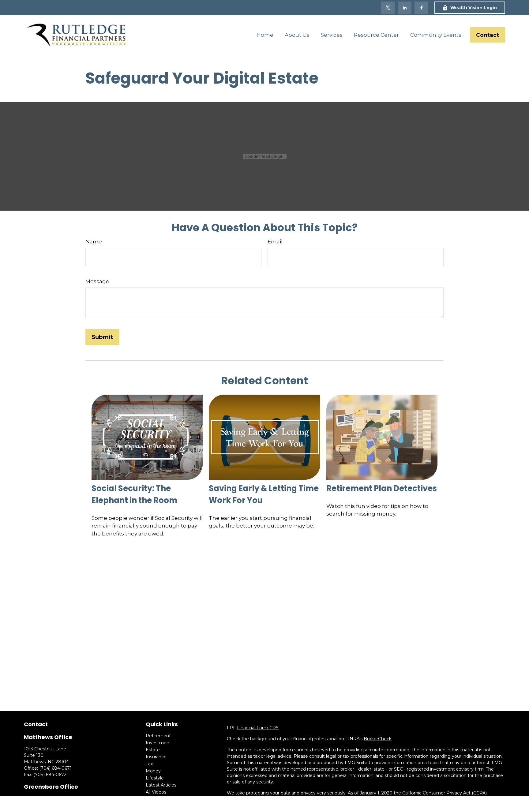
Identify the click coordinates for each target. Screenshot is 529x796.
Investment (158, 742)
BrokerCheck (378, 739)
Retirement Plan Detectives (381, 488)
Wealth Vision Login (473, 7)
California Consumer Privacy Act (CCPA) (444, 793)
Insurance (156, 757)
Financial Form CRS (258, 727)
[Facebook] (421, 8)
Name (93, 241)
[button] (265, 35)
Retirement (158, 735)
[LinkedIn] (404, 8)
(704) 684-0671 (55, 768)
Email (275, 241)
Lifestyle (155, 778)
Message (97, 281)
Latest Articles (161, 785)
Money (153, 771)
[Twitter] (388, 8)
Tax (149, 764)
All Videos (156, 792)
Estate (153, 750)
